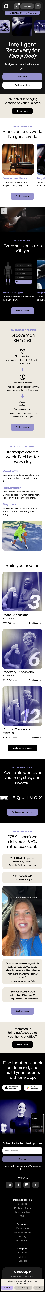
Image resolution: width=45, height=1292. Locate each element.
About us (22, 1252)
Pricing (22, 1236)
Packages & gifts (22, 1208)
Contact (22, 1261)
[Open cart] (17, 6)
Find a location (22, 1212)
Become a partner (22, 1232)
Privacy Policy (16, 1276)
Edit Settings (24, 1287)
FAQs (22, 1216)
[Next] (38, 921)
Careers (22, 1257)
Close (39, 1287)
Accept (7, 1287)
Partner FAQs (22, 1240)
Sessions (22, 1204)
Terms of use (29, 1276)
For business (22, 1228)
